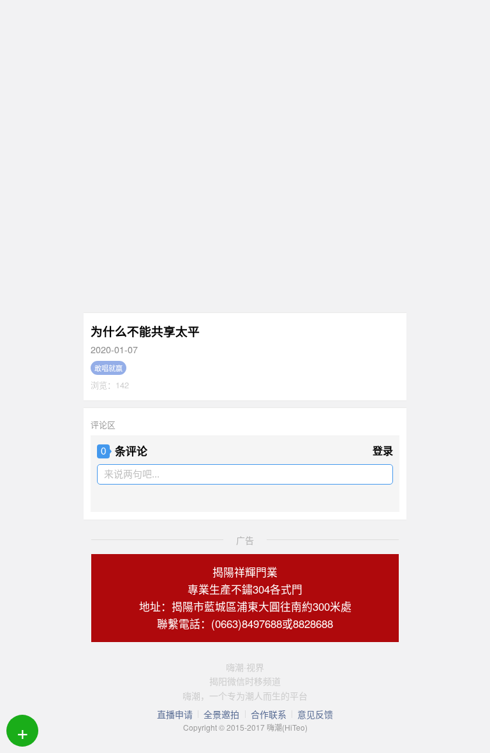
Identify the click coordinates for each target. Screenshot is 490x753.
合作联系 (268, 714)
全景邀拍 (221, 714)
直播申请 (175, 714)
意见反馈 (315, 714)
